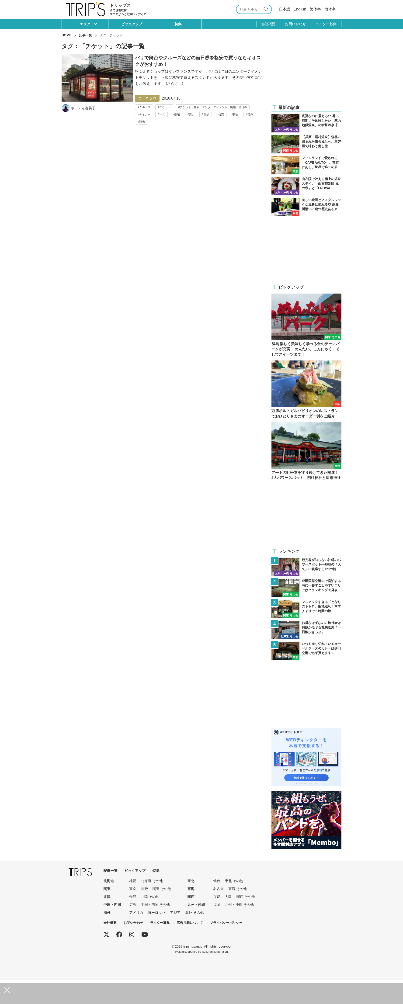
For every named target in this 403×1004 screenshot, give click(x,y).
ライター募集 (326, 24)
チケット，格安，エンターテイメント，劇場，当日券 (213, 107)
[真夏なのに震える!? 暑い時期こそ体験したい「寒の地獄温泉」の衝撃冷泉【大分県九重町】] (306, 123)
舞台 (236, 114)
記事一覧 (85, 35)
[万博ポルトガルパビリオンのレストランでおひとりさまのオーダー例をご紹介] (306, 389)
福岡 (216, 905)
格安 (221, 114)
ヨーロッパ (156, 912)
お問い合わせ (295, 24)
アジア (175, 912)
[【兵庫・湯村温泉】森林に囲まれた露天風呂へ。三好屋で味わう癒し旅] (306, 144)
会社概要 (268, 24)
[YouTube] (144, 934)
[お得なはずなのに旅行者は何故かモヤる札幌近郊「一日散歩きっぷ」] (306, 630)
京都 (216, 897)
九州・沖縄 (196, 905)
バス (162, 114)
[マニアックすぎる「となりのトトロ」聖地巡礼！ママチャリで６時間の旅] (306, 609)
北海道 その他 (152, 881)
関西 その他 (245, 897)
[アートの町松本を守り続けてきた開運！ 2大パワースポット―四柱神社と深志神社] (306, 451)
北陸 (107, 897)
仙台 (216, 881)
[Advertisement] (306, 70)
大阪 (228, 897)
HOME (66, 35)
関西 (191, 897)
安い (192, 114)
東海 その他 (237, 889)
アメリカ (136, 912)
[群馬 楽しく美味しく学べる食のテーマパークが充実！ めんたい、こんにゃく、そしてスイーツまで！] (306, 325)
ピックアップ (131, 24)
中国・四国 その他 (155, 905)
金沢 (132, 897)
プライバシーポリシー (226, 922)
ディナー (144, 114)
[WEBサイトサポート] (306, 731)
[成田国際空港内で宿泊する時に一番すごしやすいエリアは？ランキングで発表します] (306, 588)
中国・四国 (112, 905)
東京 (132, 889)
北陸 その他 (150, 897)
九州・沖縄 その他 (239, 905)
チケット (165, 107)
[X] (106, 934)
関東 (107, 889)
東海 (191, 889)
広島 (132, 905)
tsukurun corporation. (215, 951)
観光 (142, 121)
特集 (178, 24)
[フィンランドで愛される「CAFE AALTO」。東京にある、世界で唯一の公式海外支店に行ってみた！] (306, 165)
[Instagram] (131, 934)
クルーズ (144, 107)
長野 (144, 889)
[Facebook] (119, 934)
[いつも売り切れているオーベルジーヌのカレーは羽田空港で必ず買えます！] (306, 651)
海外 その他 (194, 912)
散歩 (206, 114)
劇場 (177, 114)
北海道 (109, 881)
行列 (250, 114)
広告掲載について (190, 922)
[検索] (266, 9)
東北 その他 (234, 881)
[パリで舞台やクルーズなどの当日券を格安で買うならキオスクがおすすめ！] (163, 89)
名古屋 (218, 889)
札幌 (132, 881)
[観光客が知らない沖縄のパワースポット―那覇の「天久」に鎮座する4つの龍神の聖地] (306, 567)
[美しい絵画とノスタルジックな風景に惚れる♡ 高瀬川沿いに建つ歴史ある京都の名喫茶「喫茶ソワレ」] (306, 207)
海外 (107, 912)
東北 (191, 881)
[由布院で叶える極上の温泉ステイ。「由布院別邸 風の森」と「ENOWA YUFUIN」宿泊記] (306, 186)
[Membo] (306, 794)
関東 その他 (162, 889)
